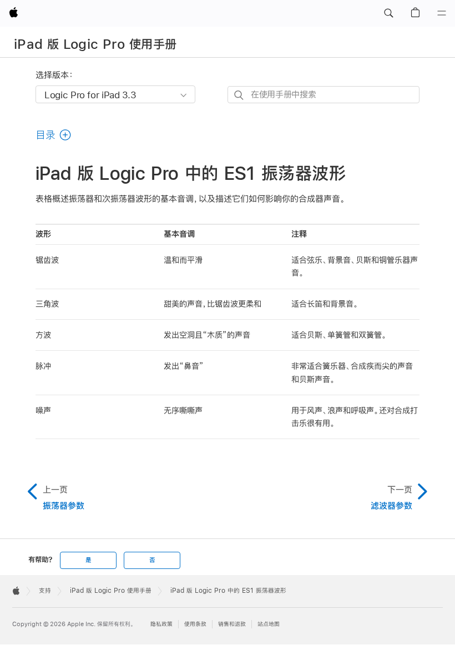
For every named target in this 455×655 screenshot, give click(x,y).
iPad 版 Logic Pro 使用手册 (95, 44)
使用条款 (195, 624)
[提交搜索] (239, 95)
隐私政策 (161, 624)
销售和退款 (232, 624)
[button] (388, 13)
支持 (45, 590)
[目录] (441, 13)
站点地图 (268, 624)
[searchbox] (323, 94)
